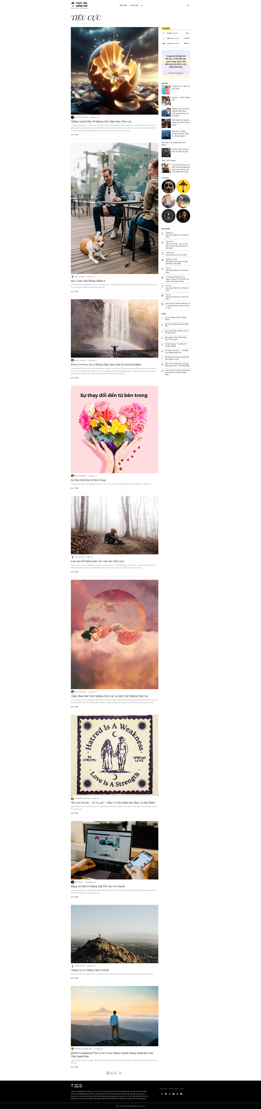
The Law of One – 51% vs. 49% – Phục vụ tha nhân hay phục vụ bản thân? (113, 802)
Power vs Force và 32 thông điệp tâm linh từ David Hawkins (106, 364)
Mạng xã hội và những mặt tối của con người (98, 886)
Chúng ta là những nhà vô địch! (90, 970)
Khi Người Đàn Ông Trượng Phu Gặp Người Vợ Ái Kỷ (177, 358)
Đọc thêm (74, 135)
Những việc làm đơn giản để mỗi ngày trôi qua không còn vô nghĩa (180, 112)
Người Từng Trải (82, 117)
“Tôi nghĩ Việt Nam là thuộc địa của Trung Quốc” (181, 122)
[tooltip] (168, 186)
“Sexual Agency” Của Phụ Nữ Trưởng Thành (175, 345)
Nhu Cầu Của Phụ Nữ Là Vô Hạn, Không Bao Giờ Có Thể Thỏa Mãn (177, 365)
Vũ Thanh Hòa (81, 360)
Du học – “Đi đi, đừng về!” (181, 98)
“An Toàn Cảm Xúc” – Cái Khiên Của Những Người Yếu (176, 351)
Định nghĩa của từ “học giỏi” (176, 255)
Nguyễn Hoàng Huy (83, 798)
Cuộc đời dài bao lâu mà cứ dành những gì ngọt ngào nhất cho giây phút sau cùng (181, 168)
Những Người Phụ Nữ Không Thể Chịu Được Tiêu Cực (101, 121)
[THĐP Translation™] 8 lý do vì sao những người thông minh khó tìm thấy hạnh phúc (112, 1054)
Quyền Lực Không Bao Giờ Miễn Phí (176, 325)
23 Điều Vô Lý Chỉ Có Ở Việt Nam (181, 87)
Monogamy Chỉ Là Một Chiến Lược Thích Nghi (176, 338)
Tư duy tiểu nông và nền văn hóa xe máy (180, 150)
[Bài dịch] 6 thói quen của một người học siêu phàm (177, 262)
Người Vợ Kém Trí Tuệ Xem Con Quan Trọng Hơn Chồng (177, 280)
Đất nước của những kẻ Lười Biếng (173, 143)
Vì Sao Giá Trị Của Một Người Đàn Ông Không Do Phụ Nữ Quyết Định (177, 372)
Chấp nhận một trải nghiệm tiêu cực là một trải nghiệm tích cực (109, 696)
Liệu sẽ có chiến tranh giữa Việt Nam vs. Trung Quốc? (180, 133)
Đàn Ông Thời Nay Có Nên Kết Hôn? (177, 236)
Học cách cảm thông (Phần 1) (88, 280)
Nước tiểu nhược (169, 160)
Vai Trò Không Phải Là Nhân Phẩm (175, 318)
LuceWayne (80, 966)
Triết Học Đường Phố (84, 1049)
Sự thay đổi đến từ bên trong (88, 480)
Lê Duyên (80, 882)
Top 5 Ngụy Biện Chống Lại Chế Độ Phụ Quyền (176, 332)
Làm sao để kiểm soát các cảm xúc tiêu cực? (97, 561)
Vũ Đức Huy (81, 276)
